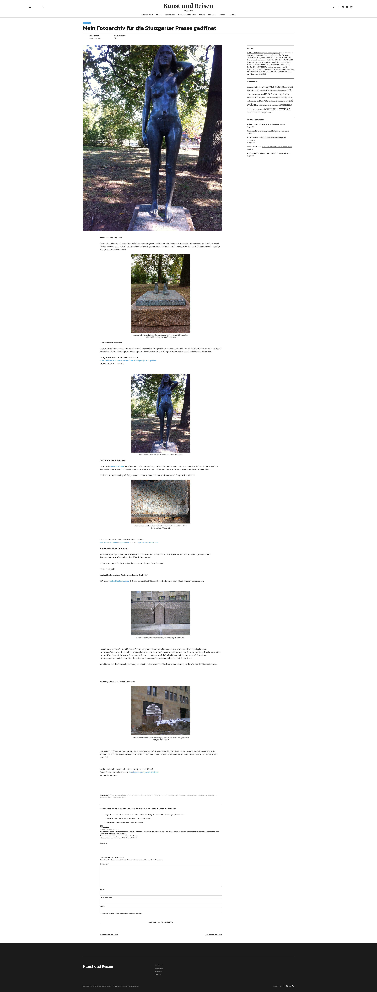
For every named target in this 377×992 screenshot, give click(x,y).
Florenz (281, 90)
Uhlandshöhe (105, 797)
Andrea (250, 131)
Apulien (249, 87)
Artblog (265, 86)
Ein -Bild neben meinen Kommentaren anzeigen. (122, 913)
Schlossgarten (275, 105)
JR (273, 94)
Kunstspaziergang (166, 795)
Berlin (289, 87)
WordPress (116, 986)
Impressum (158, 972)
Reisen (202, 14)
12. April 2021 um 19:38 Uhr (109, 829)
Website (102, 906)
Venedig (262, 112)
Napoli (270, 101)
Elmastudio (134, 986)
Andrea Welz (147, 14)
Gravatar (107, 913)
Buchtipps (271, 90)
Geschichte (170, 14)
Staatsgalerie (285, 104)
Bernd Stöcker (121, 795)
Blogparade (262, 90)
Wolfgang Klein (119, 797)
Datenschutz (159, 974)
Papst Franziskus (281, 101)
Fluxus (285, 90)
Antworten (103, 843)
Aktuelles (87, 23)
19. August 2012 (95, 38)
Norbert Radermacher (119, 581)
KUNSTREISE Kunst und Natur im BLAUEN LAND (265, 65)
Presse (222, 14)
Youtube (347, 7)
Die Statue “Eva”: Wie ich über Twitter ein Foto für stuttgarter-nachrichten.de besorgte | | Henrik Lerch (148, 815)
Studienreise (260, 109)
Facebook (338, 7)
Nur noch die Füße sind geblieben (114, 542)
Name (102, 889)
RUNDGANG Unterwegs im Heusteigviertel (263, 53)
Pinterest (351, 7)
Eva (130, 795)
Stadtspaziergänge (187, 14)
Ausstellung (276, 86)
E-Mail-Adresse (106, 897)
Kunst (159, 14)
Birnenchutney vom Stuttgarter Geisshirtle (272, 131)
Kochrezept (279, 94)
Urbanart (255, 112)
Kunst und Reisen (188, 6)
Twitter (249, 112)
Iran (262, 94)
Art (260, 87)
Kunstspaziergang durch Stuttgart (144, 772)
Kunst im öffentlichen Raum (145, 795)
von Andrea (94, 36)
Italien (268, 94)
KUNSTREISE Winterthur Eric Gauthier (279, 69)
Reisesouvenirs (261, 105)
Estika (249, 124)
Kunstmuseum (252, 97)
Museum (263, 100)
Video (266, 112)
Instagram (342, 7)
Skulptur (200, 795)
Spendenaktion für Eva (148, 542)
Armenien (255, 87)
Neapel (274, 101)
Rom (269, 105)
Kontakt (212, 14)
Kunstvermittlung (273, 97)
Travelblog (283, 109)
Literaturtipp (282, 97)
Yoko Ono (270, 112)
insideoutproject (256, 94)
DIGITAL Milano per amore (271, 67)
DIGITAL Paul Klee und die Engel (279, 72)
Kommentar (104, 864)
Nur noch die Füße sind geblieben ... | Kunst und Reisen (131, 818)
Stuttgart (210, 795)
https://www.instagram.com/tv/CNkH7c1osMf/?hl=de (118, 838)
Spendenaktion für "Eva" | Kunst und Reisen (127, 822)
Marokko (256, 101)
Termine (231, 14)
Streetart (251, 109)
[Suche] (43, 7)
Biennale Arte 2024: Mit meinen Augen (269, 124)
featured (276, 90)
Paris (287, 101)
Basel (285, 87)
